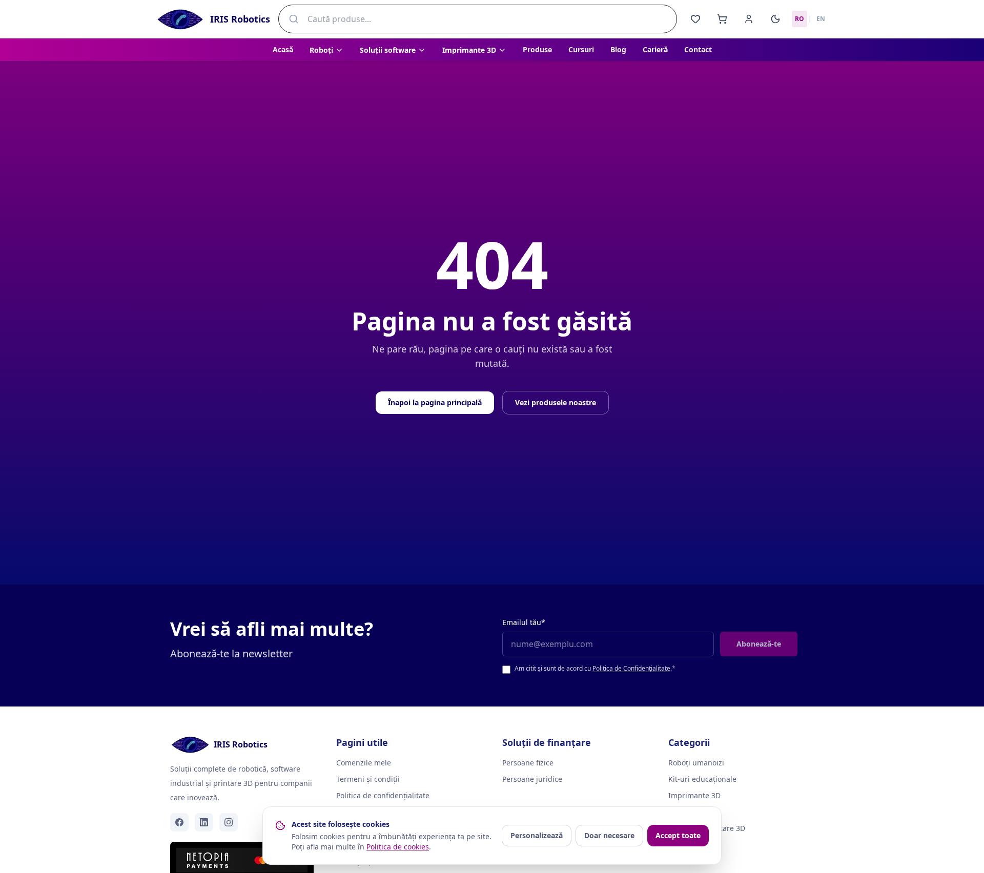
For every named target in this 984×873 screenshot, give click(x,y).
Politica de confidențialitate (382, 795)
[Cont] (749, 19)
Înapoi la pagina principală (435, 402)
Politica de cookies (397, 846)
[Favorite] (695, 19)
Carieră (655, 49)
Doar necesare (609, 835)
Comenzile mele (363, 762)
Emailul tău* (523, 622)
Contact (698, 49)
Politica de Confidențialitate (631, 668)
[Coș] (722, 19)
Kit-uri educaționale (702, 779)
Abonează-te (758, 644)
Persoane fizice (528, 762)
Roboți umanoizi (696, 762)
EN (820, 18)
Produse (537, 49)
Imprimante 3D (694, 795)
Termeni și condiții (368, 779)
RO (799, 18)
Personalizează (536, 835)
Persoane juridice (532, 779)
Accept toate (678, 835)
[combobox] (477, 19)
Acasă (283, 49)
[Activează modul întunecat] (775, 19)
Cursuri (581, 49)
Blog (618, 49)
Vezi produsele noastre (555, 402)
